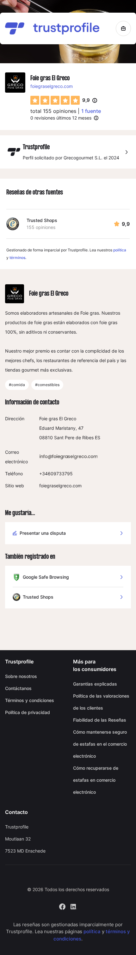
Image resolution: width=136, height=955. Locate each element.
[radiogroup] (55, 100)
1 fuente (91, 111)
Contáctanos (18, 688)
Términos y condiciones (29, 700)
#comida (17, 384)
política (119, 250)
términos (17, 257)
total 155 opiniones (53, 111)
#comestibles (47, 384)
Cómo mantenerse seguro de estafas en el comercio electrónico (100, 744)
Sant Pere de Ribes (74, 437)
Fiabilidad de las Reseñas (99, 720)
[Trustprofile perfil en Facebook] (62, 906)
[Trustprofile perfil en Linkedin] (74, 906)
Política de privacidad (27, 712)
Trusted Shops (42, 220)
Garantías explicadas (95, 684)
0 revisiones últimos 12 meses (60, 117)
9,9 (89, 100)
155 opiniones (41, 227)
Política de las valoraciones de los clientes (101, 702)
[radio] (34, 100)
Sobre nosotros (21, 676)
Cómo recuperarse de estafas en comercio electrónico (95, 780)
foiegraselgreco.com (51, 86)
